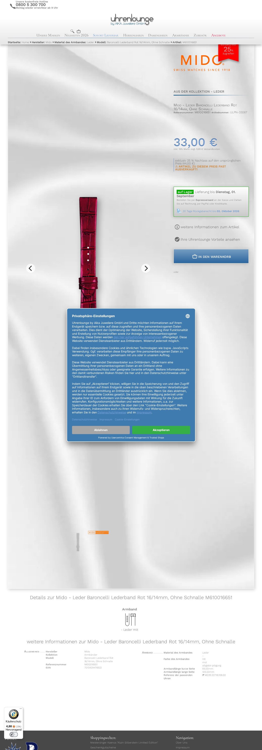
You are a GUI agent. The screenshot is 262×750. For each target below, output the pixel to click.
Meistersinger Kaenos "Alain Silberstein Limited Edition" (124, 742)
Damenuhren (157, 35)
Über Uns (181, 742)
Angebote (218, 35)
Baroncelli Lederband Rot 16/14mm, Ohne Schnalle (133, 42)
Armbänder (180, 35)
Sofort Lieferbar (106, 35)
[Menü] (20, 709)
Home (18, 42)
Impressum (183, 747)
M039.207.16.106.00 (220, 676)
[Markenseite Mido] (202, 81)
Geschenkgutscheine (103, 747)
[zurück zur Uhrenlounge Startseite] (131, 19)
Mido (42, 42)
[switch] (14, 734)
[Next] (145, 268)
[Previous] (30, 268)
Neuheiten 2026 (76, 35)
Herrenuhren (133, 35)
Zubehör (200, 35)
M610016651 (185, 42)
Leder (74, 42)
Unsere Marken (48, 35)
